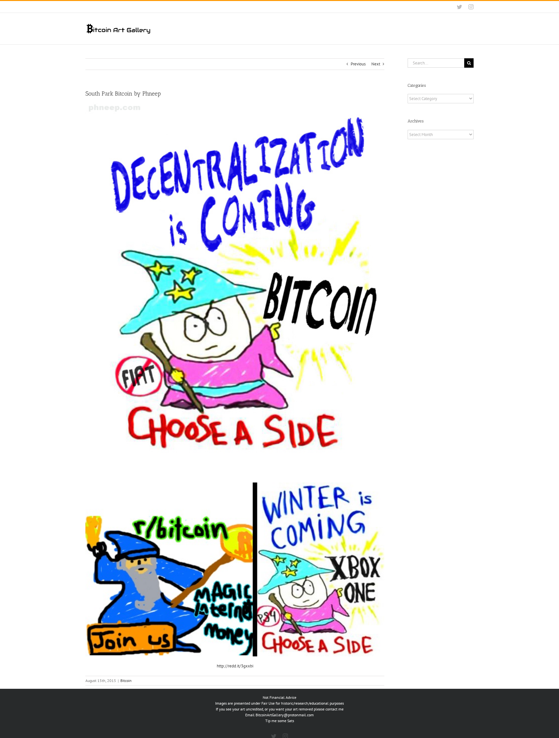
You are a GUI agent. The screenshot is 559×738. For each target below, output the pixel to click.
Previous (358, 64)
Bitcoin (126, 680)
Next (375, 64)
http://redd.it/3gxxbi (235, 666)
